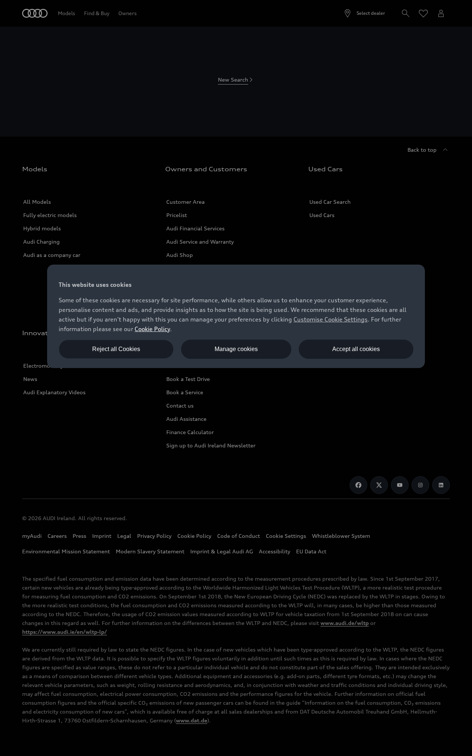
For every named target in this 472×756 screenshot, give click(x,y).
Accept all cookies (356, 349)
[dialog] (236, 316)
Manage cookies (236, 349)
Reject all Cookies (116, 349)
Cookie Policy (152, 329)
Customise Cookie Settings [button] (331, 319)
